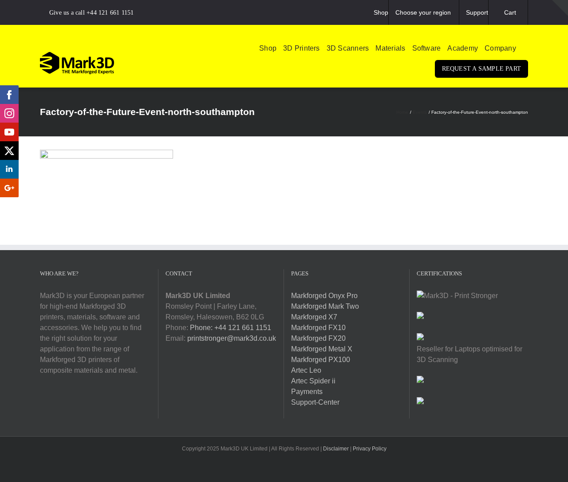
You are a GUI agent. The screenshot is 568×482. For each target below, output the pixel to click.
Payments (307, 391)
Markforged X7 (314, 317)
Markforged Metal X (321, 349)
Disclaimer (336, 449)
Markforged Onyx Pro (324, 295)
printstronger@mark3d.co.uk (231, 338)
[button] (525, 48)
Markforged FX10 (318, 327)
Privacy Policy (370, 449)
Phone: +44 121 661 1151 (230, 327)
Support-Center (315, 402)
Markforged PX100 (320, 359)
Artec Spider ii (313, 381)
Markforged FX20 (318, 338)
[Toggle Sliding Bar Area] (560, 8)
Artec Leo (306, 370)
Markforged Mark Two (325, 306)
